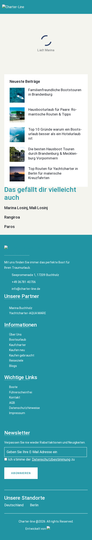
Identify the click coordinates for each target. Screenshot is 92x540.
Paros (9, 226)
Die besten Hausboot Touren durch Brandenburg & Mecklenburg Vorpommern (52, 153)
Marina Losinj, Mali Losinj (26, 208)
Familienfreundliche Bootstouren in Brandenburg (54, 92)
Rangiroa (12, 217)
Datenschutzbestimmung (51, 459)
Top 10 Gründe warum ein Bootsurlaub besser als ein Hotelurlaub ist (55, 134)
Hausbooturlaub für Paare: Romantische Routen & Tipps (52, 111)
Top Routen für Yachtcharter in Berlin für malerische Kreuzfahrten (53, 173)
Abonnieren (21, 473)
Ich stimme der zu (41, 459)
